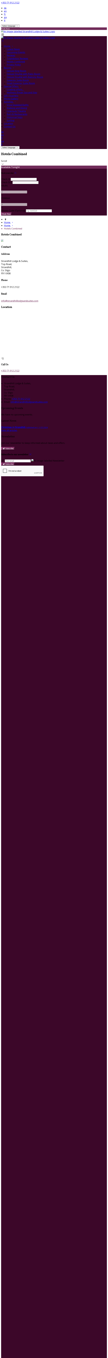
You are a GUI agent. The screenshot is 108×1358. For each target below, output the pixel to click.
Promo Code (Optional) (13, 210)
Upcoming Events (16, 52)
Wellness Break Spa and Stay (22, 92)
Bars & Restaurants (17, 114)
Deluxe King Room (16, 70)
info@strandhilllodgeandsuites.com (19, 300)
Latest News (13, 49)
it (4, 20)
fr (5, 14)
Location (8, 123)
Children (5, 198)
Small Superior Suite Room (21, 83)
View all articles (9, 430)
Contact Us (9, 126)
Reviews (11, 55)
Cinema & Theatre (16, 111)
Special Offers (11, 86)
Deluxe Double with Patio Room (23, 73)
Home (7, 46)
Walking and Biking (17, 108)
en (5, 11)
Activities (9, 101)
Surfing (10, 120)
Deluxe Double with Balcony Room (25, 77)
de (5, 8)
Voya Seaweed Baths (18, 104)
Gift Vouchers (11, 95)
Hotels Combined (16, 61)
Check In (5, 179)
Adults (4, 185)
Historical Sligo (14, 117)
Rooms (8, 67)
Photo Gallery (11, 98)
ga (5, 17)
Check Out (6, 182)
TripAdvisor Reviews (17, 58)
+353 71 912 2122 (10, 2)
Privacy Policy (14, 64)
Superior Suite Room (18, 80)
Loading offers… (15, 89)
